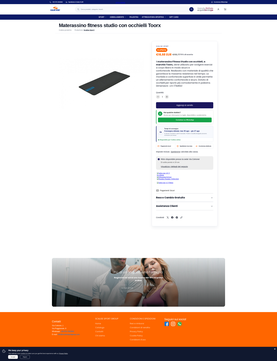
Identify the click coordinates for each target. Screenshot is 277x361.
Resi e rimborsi (137, 323)
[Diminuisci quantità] (158, 97)
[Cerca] (191, 9)
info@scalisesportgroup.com (69, 334)
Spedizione (175, 152)
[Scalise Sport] (61, 9)
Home (98, 323)
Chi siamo (100, 335)
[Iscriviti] (154, 288)
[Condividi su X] (168, 217)
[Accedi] (218, 9)
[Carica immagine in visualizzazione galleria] (140, 121)
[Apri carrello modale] (225, 9)
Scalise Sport (89, 30)
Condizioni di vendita (140, 327)
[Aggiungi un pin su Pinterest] (177, 217)
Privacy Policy (136, 331)
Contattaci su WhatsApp (185, 120)
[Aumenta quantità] (167, 97)
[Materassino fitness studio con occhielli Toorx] (102, 83)
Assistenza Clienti (167, 206)
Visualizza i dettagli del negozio (174, 167)
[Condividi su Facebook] (172, 217)
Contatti (99, 331)
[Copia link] (181, 217)
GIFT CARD (173, 17)
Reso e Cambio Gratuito (170, 197)
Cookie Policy (136, 335)
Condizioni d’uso (138, 339)
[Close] (275, 349)
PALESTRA (134, 17)
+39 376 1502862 (67, 331)
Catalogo (99, 327)
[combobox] (134, 9)
